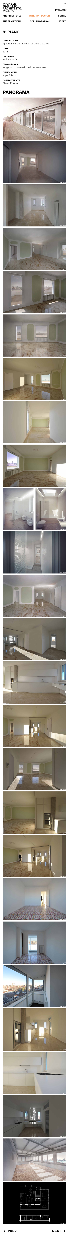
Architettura (12, 15)
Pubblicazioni (12, 21)
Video (62, 21)
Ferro (62, 15)
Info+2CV (60, 10)
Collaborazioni (40, 21)
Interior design (39, 15)
